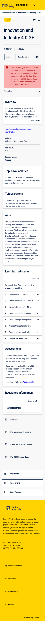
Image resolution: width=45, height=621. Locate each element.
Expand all (34, 279)
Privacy (11, 604)
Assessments (28, 382)
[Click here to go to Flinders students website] (8, 6)
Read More (35, 120)
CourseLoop (38, 617)
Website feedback (15, 566)
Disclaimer (12, 579)
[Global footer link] (14, 508)
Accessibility (13, 591)
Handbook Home (8, 13)
